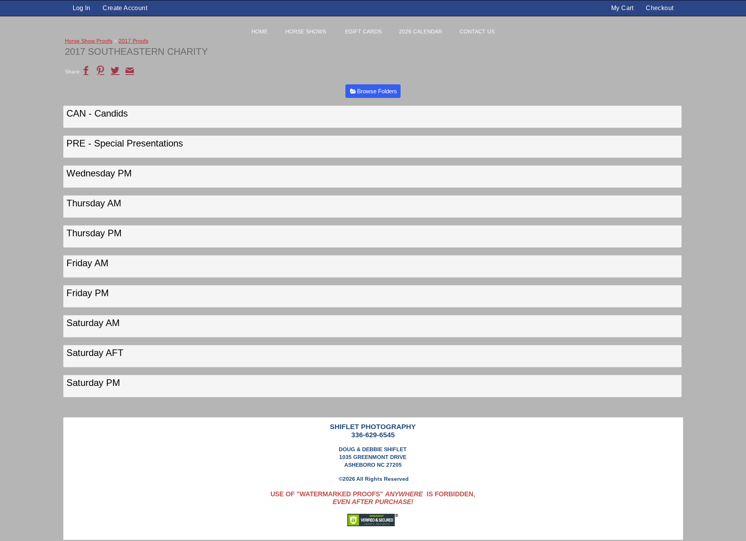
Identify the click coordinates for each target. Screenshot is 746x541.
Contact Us (477, 31)
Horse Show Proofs (88, 41)
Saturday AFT (95, 352)
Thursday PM (94, 233)
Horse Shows (305, 31)
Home (259, 31)
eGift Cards (363, 31)
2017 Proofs (133, 41)
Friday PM (87, 293)
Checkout (659, 8)
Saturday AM (93, 323)
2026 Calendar (420, 31)
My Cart (623, 8)
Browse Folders (377, 91)
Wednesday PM (99, 173)
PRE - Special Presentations (124, 143)
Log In (82, 8)
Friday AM (87, 263)
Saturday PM (93, 382)
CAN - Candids (97, 113)
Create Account (125, 8)
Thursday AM (93, 203)
